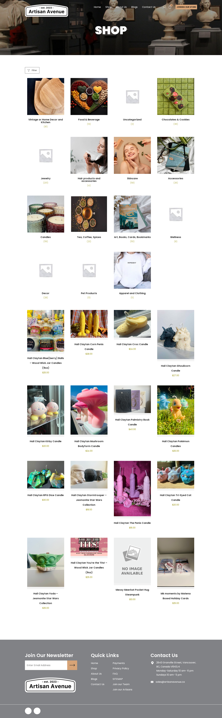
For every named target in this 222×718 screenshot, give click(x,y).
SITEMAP (118, 679)
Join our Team (121, 684)
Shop (108, 7)
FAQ (115, 673)
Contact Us (149, 7)
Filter (34, 70)
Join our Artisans (122, 689)
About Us (121, 7)
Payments (119, 663)
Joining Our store (186, 7)
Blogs (134, 7)
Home (97, 7)
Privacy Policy (121, 668)
